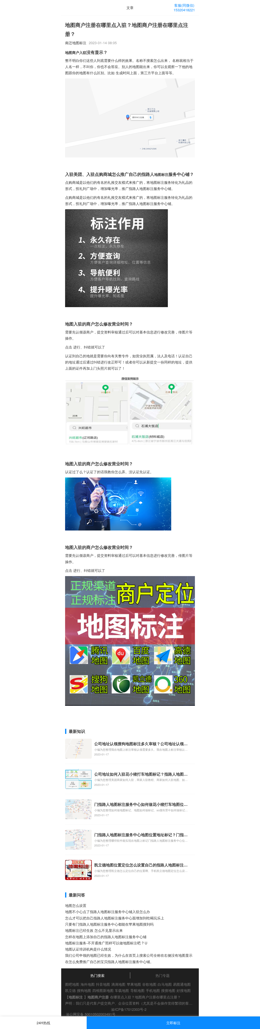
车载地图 (122, 990)
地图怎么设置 (75, 905)
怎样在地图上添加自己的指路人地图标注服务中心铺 (105, 936)
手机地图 (153, 990)
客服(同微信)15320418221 (184, 7)
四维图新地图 (103, 990)
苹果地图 (134, 984)
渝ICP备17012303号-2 (128, 1009)
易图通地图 (182, 984)
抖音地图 (103, 984)
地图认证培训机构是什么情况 (88, 949)
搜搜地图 (168, 990)
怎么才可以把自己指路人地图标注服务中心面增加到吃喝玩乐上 (114, 917)
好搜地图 (184, 990)
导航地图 (137, 990)
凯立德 (70, 990)
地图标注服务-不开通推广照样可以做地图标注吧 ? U (106, 942)
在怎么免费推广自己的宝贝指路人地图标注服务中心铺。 (109, 961)
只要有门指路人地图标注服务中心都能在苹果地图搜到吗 (109, 924)
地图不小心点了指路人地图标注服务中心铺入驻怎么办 (107, 911)
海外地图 (87, 984)
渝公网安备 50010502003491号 (90, 1014)
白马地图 (165, 984)
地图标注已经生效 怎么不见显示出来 (94, 930)
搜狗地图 (84, 990)
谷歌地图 (149, 984)
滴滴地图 (118, 984)
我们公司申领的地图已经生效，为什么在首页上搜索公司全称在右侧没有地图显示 (128, 955)
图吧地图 (72, 984)
